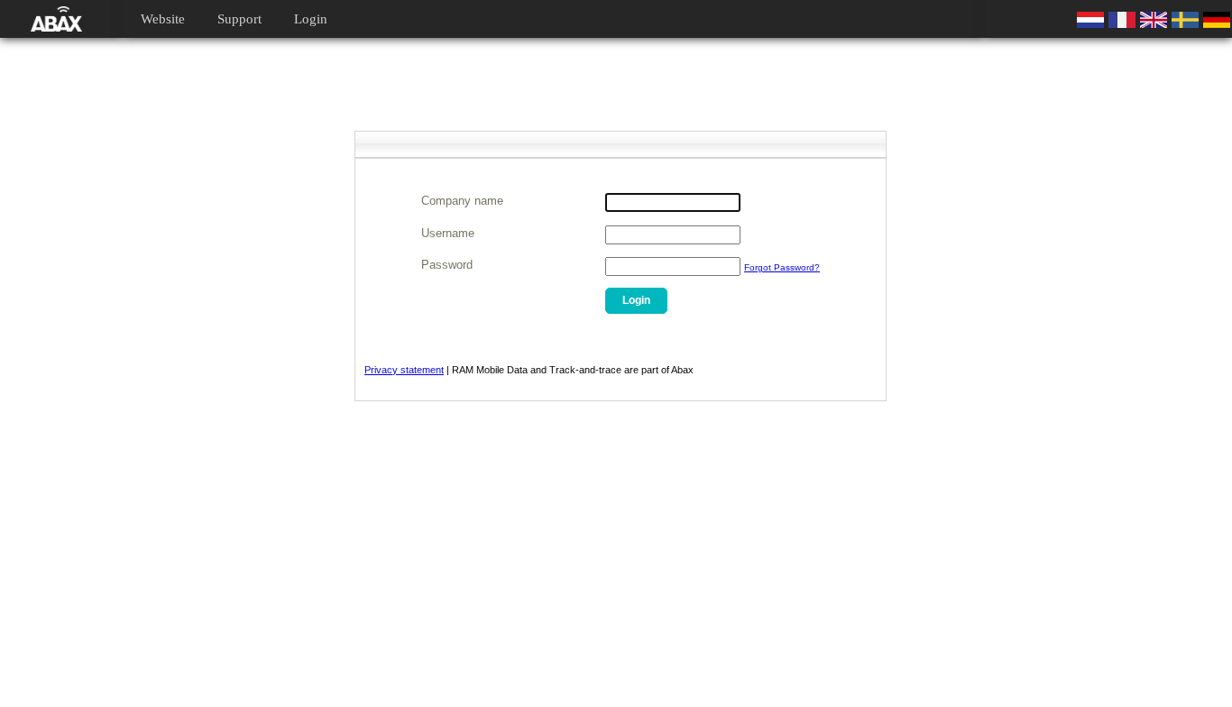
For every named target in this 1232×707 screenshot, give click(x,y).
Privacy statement (404, 369)
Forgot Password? (782, 267)
